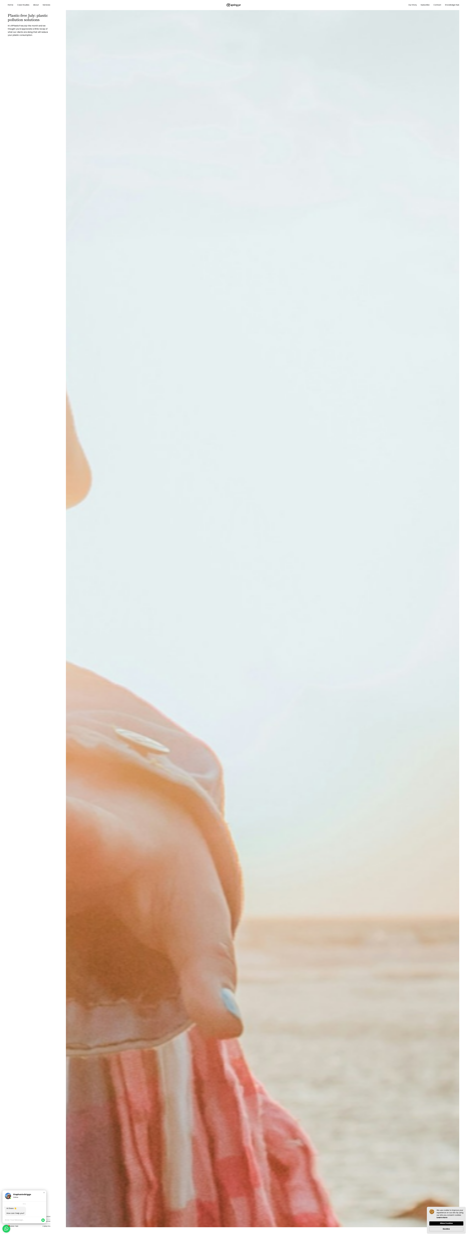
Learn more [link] (442, 1218)
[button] (44, 1192)
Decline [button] (446, 1229)
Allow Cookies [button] (446, 1223)
